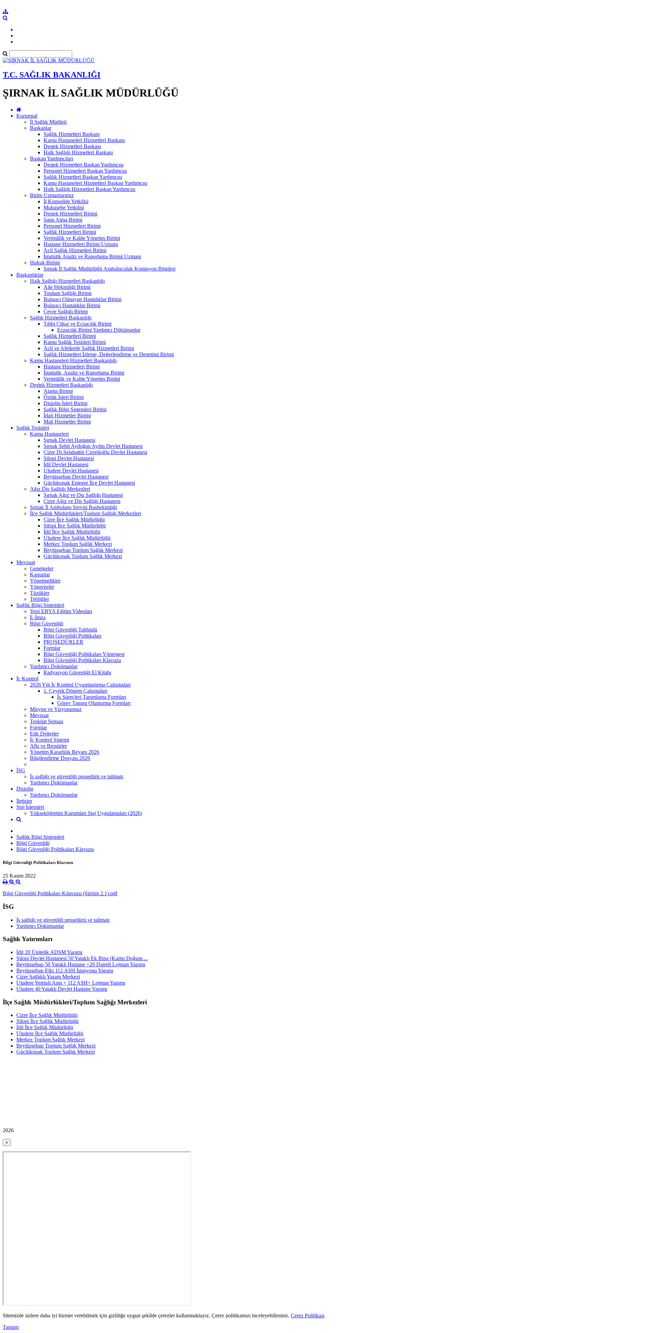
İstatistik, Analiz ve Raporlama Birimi (84, 373)
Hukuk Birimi (45, 262)
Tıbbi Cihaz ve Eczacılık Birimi (78, 324)
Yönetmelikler (45, 581)
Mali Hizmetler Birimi (67, 422)
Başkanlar (40, 128)
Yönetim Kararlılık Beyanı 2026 (64, 752)
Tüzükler (39, 593)
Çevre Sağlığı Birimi (66, 311)
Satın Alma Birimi (63, 220)
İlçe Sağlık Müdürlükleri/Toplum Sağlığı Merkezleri (85, 513)
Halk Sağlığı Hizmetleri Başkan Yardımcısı (89, 189)
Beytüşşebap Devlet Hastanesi (76, 477)
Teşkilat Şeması (46, 721)
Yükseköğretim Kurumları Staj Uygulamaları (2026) (86, 813)
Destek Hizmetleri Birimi (70, 214)
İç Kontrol (27, 678)
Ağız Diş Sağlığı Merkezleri (60, 489)
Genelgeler (41, 568)
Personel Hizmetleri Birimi (72, 226)
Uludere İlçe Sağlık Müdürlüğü (77, 538)
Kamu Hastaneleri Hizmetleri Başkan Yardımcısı (95, 183)
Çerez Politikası (307, 1315)
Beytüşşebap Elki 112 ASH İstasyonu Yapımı (64, 970)
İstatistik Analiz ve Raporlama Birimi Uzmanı (92, 256)
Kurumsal (26, 116)
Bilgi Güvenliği (46, 623)
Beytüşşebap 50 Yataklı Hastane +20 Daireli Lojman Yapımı (80, 964)
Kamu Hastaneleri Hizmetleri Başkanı (84, 140)
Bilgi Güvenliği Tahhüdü (70, 630)
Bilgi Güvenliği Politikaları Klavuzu (82, 660)
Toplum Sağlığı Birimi (67, 293)
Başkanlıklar (29, 275)
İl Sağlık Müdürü (48, 122)
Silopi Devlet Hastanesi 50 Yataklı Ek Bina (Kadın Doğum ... (82, 958)
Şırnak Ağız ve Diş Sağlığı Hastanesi (83, 495)
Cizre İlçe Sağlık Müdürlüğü (74, 519)
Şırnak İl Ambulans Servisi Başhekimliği (73, 507)
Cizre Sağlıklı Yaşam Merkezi (48, 977)
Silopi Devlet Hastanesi (69, 458)
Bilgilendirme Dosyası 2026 (60, 758)
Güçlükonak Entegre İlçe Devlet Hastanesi (89, 483)
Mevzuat (25, 562)
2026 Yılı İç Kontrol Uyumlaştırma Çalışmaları (80, 685)
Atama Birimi (58, 391)
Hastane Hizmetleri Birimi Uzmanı (81, 244)
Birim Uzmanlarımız (52, 195)
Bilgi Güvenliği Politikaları (72, 636)
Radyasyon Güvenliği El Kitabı (77, 672)
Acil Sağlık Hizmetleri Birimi (75, 250)
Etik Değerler (44, 734)
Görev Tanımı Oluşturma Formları (94, 703)
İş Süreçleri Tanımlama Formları (91, 697)
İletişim (24, 801)
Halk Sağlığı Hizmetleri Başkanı (78, 152)
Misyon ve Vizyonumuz (56, 709)
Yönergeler (42, 587)
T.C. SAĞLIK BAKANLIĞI (51, 74)
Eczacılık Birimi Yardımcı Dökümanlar (98, 330)
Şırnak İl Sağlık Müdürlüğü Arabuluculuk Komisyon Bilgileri (109, 269)
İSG (20, 770)
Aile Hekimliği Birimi (67, 287)
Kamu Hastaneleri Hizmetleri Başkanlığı (73, 360)
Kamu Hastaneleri (49, 434)
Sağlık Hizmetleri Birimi (70, 232)
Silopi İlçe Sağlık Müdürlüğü (75, 526)
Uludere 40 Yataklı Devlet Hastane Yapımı (61, 989)
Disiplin (24, 789)
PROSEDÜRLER (63, 642)
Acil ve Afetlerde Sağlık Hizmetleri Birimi (89, 348)
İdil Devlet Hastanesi (66, 464)
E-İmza (38, 617)
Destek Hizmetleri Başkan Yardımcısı (83, 165)
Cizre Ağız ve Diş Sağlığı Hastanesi (82, 501)
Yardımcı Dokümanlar (54, 666)
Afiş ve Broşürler (48, 746)
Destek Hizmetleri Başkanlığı (61, 385)
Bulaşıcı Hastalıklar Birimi (72, 305)
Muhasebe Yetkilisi (64, 207)
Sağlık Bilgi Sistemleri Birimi (75, 409)
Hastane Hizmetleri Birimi (72, 366)
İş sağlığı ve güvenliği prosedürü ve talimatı (76, 776)
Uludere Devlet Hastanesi (71, 470)
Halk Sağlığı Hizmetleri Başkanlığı (67, 281)
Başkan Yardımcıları (51, 158)
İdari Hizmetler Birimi (67, 415)
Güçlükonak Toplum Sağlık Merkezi (83, 556)
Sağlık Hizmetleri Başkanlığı (60, 318)
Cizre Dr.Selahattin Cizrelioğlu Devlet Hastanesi (95, 452)
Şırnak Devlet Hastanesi (69, 440)
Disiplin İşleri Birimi (65, 403)
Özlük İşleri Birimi (64, 397)
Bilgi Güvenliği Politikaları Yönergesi (84, 654)
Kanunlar (40, 574)
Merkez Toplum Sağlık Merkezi (78, 544)
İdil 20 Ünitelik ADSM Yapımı (49, 952)
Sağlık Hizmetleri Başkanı (72, 134)
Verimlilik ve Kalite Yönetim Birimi (82, 238)
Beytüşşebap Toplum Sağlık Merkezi (83, 550)
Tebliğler (39, 599)
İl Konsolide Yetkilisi (66, 201)
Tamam (11, 1327)
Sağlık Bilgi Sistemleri (40, 605)
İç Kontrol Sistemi (49, 740)
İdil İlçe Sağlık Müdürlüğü (72, 532)
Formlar (52, 648)
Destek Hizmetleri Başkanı (72, 146)
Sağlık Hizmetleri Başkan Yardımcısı (83, 177)
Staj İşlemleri (30, 807)
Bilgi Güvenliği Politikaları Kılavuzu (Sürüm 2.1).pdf (60, 893)
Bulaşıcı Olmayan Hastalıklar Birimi (82, 299)
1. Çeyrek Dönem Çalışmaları (75, 691)
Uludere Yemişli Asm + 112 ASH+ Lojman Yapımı (70, 983)
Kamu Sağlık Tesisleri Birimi (75, 342)
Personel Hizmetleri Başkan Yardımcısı (85, 171)
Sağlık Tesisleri (32, 428)
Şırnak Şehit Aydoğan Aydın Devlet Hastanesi (93, 446)
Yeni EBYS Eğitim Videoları (61, 611)
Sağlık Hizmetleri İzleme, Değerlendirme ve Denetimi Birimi (109, 354)
